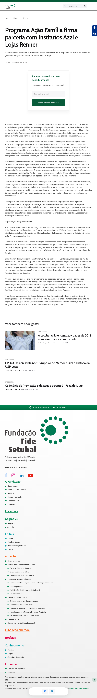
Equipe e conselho (14, 497)
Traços (10, 549)
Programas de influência (17, 597)
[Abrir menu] (90, 6)
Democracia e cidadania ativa (21, 605)
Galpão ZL (11, 523)
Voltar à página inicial (40, 407)
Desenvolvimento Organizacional (21, 623)
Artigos (10, 653)
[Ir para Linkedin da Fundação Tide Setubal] (21, 476)
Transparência (13, 501)
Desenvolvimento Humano (20, 568)
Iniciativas (11, 511)
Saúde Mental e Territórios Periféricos (24, 616)
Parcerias (11, 504)
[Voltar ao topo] (94, 680)
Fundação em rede (17, 630)
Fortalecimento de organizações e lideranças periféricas (31, 583)
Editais (10, 538)
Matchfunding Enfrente (16, 546)
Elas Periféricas (13, 542)
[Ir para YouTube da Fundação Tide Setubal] (30, 476)
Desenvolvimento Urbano (20, 572)
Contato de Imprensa (16, 668)
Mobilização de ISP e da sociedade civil (25, 590)
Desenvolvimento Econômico (22, 575)
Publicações (12, 650)
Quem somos (12, 486)
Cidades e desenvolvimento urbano (24, 601)
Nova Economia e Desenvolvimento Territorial (28, 612)
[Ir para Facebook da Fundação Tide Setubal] (6, 476)
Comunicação (13, 619)
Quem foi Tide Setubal (16, 490)
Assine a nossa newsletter (48, 103)
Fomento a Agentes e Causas (19, 579)
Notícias (25, 18)
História (10, 493)
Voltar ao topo (62, 407)
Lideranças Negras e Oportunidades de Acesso (28, 608)
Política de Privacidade (79, 688)
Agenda (10, 527)
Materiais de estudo (15, 657)
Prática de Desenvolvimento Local (21, 564)
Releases (11, 672)
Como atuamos (13, 561)
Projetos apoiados (17, 594)
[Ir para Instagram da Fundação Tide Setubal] (13, 476)
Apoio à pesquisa (16, 586)
